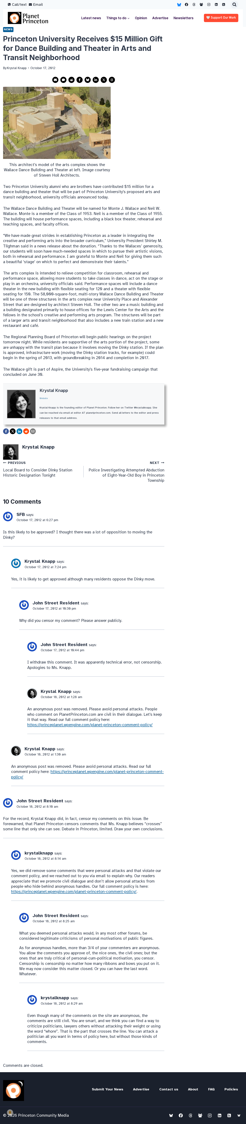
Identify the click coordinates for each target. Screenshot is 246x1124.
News (8, 29)
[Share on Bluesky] (88, 80)
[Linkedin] (216, 4)
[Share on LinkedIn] (96, 80)
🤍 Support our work (221, 18)
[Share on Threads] (112, 80)
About (193, 1089)
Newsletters (184, 18)
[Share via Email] (55, 80)
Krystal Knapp (54, 390)
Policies (231, 1089)
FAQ (211, 1089)
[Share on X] (104, 80)
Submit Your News (107, 1089)
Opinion (141, 18)
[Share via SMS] (63, 80)
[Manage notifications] (10, 1112)
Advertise (160, 18)
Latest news (91, 18)
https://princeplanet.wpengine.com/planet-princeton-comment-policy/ (90, 724)
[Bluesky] (179, 4)
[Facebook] (186, 4)
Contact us (168, 1089)
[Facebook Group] (201, 4)
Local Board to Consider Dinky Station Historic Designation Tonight (37, 469)
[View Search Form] (234, 4)
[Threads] (194, 4)
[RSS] (223, 4)
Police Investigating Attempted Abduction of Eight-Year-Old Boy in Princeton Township (126, 472)
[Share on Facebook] (79, 80)
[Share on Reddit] (71, 80)
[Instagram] (209, 4)
